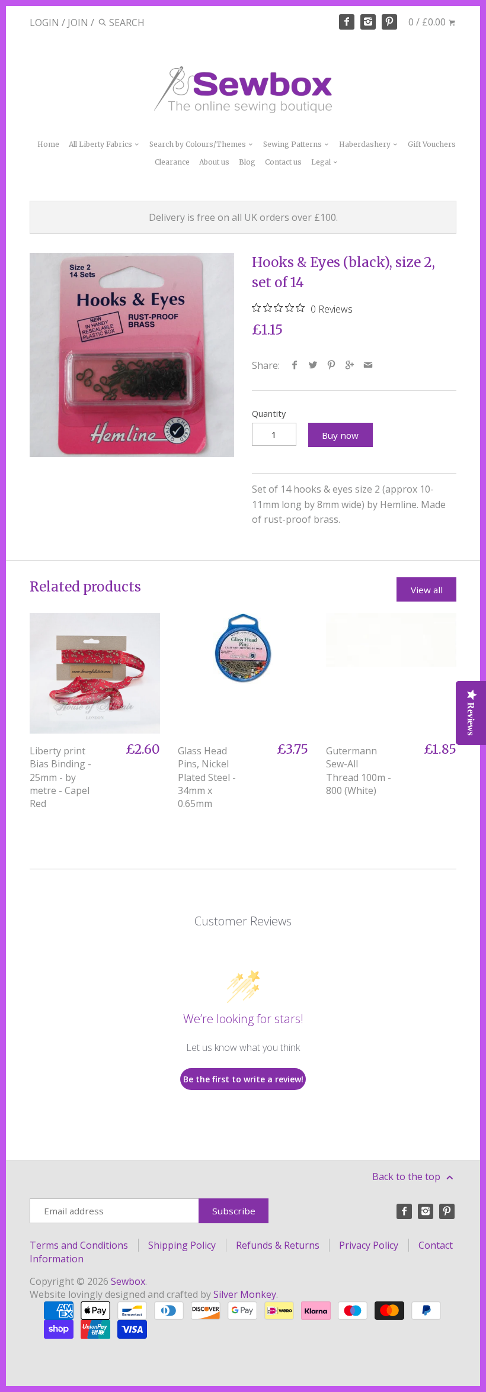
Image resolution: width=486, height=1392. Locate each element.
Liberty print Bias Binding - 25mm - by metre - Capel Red (60, 777)
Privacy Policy (368, 1245)
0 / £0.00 (428, 21)
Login (44, 22)
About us (214, 161)
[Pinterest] (389, 22)
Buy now (340, 435)
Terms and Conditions (79, 1245)
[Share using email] (368, 365)
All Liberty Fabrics (101, 144)
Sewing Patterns (293, 144)
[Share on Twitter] (313, 365)
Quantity (269, 414)
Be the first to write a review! (243, 1079)
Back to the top (407, 1176)
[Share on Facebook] (295, 365)
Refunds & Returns (277, 1245)
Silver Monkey (244, 1294)
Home (48, 144)
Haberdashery (365, 144)
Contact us (283, 161)
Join (78, 22)
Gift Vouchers (432, 144)
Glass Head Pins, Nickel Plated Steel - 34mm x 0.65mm (207, 777)
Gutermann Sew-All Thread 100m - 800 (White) (358, 770)
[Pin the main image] (331, 365)
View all (427, 590)
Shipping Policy (182, 1245)
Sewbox (128, 1281)
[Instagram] (368, 22)
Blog (247, 161)
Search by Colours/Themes (198, 144)
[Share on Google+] (350, 365)
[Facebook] (346, 22)
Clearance (172, 161)
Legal (321, 161)
